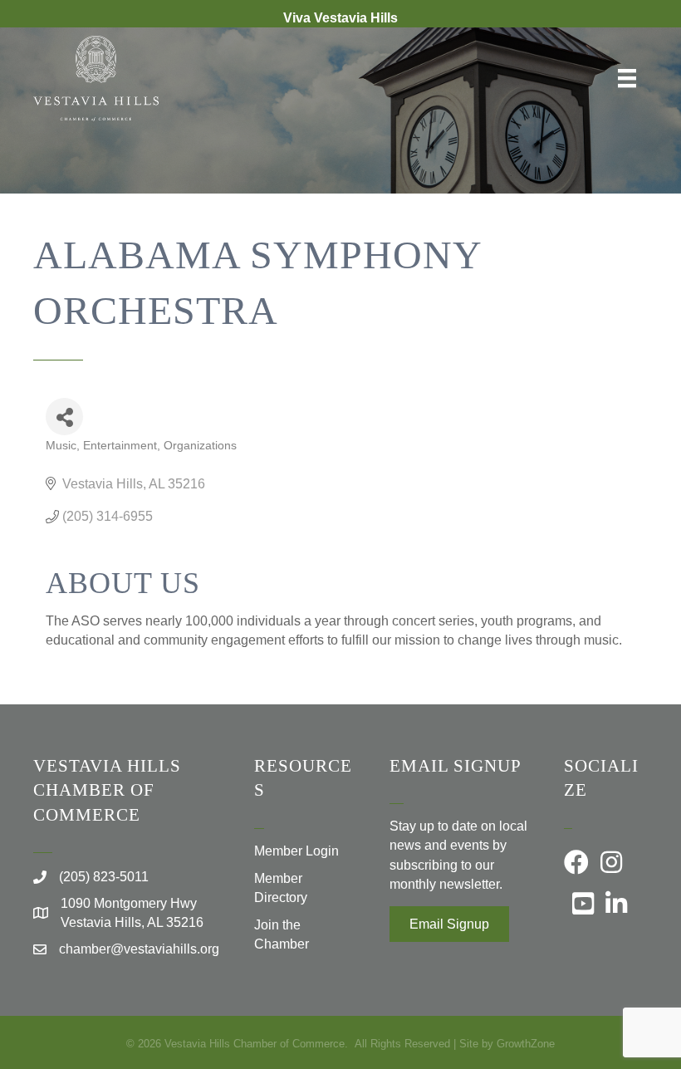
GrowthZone (526, 1043)
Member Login (296, 851)
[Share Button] (64, 416)
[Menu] (627, 78)
